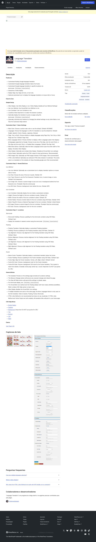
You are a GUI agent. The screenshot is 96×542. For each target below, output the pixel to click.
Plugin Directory (10, 7)
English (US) (87, 90)
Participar (59, 517)
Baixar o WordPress (87, 2)
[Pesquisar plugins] (21, 16)
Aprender (42, 517)
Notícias (8, 519)
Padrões (25, 524)
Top (9, 312)
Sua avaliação (68, 116)
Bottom (10, 314)
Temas (24, 519)
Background (11, 309)
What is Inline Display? (12, 480)
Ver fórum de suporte (70, 129)
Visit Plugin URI (10, 326)
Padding (10, 307)
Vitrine (24, 517)
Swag (59, 524)
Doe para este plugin (70, 144)
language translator (85, 96)
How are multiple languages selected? (16, 475)
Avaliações (19, 67)
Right (9, 318)
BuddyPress (78, 524)
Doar (59, 521)
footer (88, 93)
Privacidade (9, 524)
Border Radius (12, 305)
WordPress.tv (44, 524)
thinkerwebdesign (22, 61)
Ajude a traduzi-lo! (63, 11)
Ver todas (87, 116)
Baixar (87, 59)
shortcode (81, 99)
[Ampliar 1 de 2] (30, 336)
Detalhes (10, 67)
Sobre (7, 517)
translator (87, 99)
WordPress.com (78, 517)
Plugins (25, 521)
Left (9, 316)
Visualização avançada (71, 104)
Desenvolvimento (39, 67)
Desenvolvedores (44, 521)
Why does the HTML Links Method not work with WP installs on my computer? (28, 484)
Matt (76, 519)
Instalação (28, 67)
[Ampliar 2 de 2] (58, 336)
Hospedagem (9, 521)
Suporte (88, 67)
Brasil (21, 532)
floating (83, 93)
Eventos (59, 519)
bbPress (77, 521)
